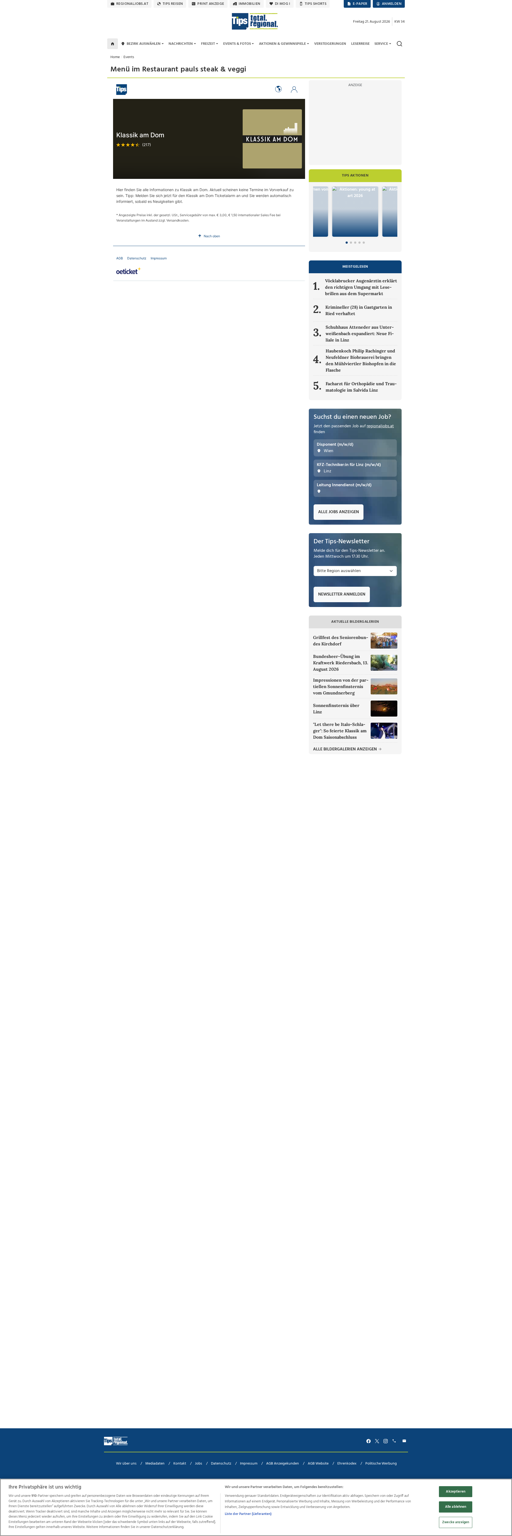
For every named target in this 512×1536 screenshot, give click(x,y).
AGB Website (318, 1464)
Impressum (248, 1464)
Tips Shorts (315, 4)
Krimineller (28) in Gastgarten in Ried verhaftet (358, 310)
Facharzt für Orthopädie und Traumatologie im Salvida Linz (361, 387)
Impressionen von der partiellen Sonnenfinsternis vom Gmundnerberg (341, 686)
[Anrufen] (395, 1441)
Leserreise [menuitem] (360, 44)
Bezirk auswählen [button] (144, 44)
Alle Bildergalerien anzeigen (345, 749)
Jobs (198, 1464)
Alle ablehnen (455, 1507)
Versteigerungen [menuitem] (330, 44)
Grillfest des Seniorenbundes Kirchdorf (340, 640)
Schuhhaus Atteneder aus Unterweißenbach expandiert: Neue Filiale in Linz (360, 333)
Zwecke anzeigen (455, 1522)
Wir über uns (126, 1464)
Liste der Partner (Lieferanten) (248, 1514)
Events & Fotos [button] (237, 44)
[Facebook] (368, 1441)
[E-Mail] (405, 1441)
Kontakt (179, 1464)
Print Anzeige (210, 4)
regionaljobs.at (132, 4)
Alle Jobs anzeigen (338, 512)
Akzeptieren (455, 1491)
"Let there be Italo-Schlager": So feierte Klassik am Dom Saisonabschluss (340, 731)
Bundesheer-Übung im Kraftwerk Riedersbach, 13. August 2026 (340, 663)
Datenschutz (221, 1464)
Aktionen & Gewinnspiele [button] (282, 44)
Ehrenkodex (347, 1464)
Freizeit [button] (208, 44)
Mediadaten (155, 1464)
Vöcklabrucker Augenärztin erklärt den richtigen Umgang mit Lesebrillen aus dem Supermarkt (361, 287)
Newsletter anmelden (341, 594)
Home (115, 57)
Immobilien (250, 4)
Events (128, 57)
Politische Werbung (381, 1464)
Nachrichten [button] (181, 44)
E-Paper (360, 4)
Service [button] (381, 44)
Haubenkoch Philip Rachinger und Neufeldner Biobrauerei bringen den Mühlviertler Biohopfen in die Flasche (361, 360)
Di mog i (282, 4)
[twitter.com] (377, 1441)
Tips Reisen (173, 4)
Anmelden (392, 4)
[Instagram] (385, 1441)
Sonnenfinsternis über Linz (336, 708)
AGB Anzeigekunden (282, 1464)
